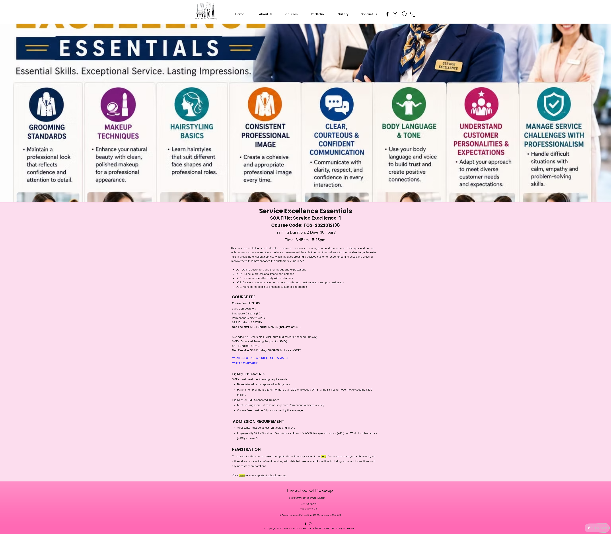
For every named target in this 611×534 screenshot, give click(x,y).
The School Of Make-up (309, 490)
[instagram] (395, 14)
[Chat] (404, 14)
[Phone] (412, 14)
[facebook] (387, 14)
